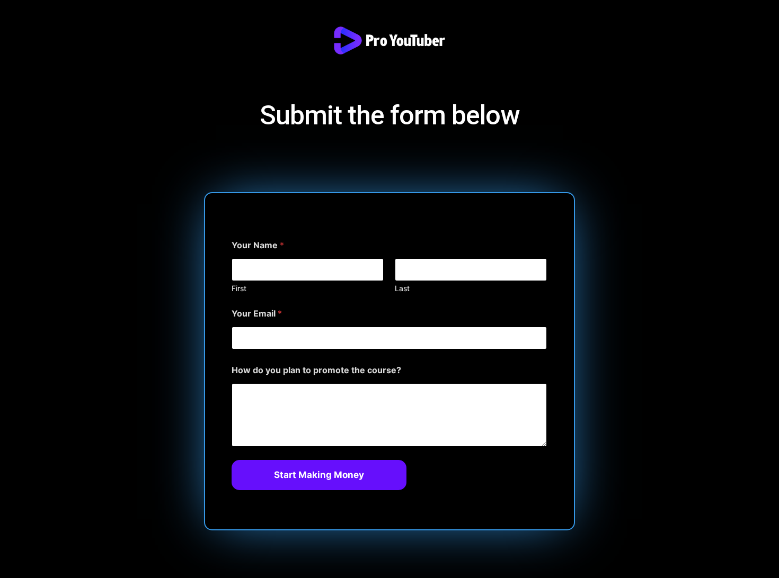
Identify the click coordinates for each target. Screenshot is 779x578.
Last (402, 288)
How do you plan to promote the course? (316, 370)
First (239, 288)
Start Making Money (319, 474)
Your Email (257, 314)
